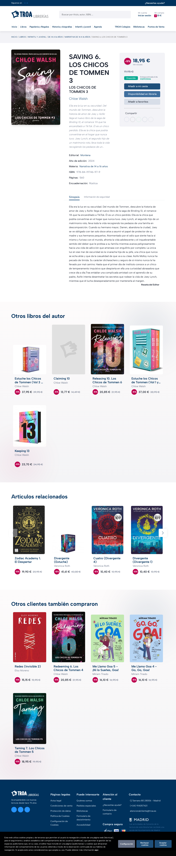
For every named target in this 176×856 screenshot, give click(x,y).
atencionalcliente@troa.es (143, 811)
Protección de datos (60, 811)
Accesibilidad (83, 825)
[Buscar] (126, 14)
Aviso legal (55, 800)
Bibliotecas (139, 26)
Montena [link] (85, 155)
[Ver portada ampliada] (35, 87)
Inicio (14, 37)
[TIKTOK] (27, 809)
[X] (20, 809)
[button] (159, 14)
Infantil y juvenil (37, 37)
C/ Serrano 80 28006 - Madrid (145, 800)
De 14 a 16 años (55, 37)
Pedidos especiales (86, 805)
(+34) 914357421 (138, 805)
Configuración (126, 844)
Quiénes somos (84, 800)
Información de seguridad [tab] (97, 197)
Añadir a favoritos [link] (138, 101)
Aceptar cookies (163, 844)
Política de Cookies (60, 816)
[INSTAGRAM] (14, 809)
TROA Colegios (122, 26)
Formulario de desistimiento (83, 818)
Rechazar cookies (144, 844)
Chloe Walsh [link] (78, 99)
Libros (22, 37)
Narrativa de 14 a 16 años (77, 37)
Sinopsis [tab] (74, 197)
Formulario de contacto (109, 812)
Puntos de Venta (156, 26)
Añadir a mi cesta (138, 86)
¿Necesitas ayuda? (155, 3)
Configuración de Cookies (59, 823)
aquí (96, 850)
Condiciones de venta (61, 805)
